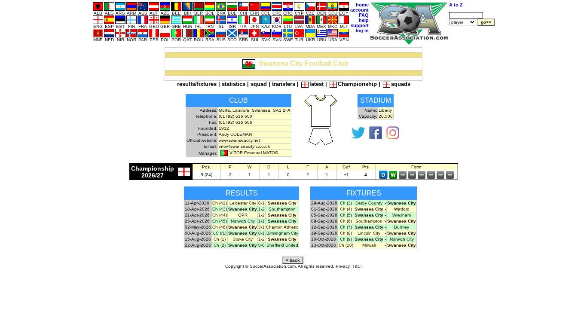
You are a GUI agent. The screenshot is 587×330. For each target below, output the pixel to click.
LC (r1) (219, 233)
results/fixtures (197, 84)
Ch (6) (346, 221)
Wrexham (401, 215)
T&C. (357, 266)
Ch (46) (219, 227)
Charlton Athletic (282, 227)
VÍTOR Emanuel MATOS (253, 152)
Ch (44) (219, 215)
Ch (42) (219, 203)
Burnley (401, 227)
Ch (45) (219, 221)
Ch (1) (220, 239)
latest (316, 84)
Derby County (368, 203)
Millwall (369, 245)
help (364, 20)
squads (400, 84)
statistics (233, 84)
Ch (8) (346, 233)
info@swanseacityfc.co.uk (244, 146)
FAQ (364, 15)
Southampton (282, 209)
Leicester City (242, 203)
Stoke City (242, 239)
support (360, 25)
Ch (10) (346, 245)
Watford (402, 209)
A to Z (456, 4)
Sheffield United (282, 245)
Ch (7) (346, 227)
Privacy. (343, 266)
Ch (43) (219, 209)
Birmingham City (282, 233)
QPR (243, 215)
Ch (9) (346, 239)
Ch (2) (220, 245)
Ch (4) (346, 209)
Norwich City (243, 221)
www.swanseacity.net (239, 140)
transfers (283, 84)
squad (259, 84)
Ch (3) (346, 203)
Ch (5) (346, 215)
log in (362, 30)
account (359, 9)
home (362, 4)
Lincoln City (369, 233)
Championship (357, 84)
